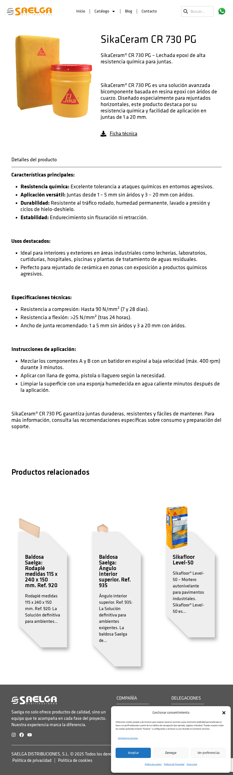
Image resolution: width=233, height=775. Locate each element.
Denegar (171, 753)
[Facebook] (21, 735)
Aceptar (133, 753)
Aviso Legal (192, 764)
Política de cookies (153, 764)
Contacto (149, 11)
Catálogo (101, 11)
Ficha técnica (123, 133)
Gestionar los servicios (128, 738)
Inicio (80, 11)
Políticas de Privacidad (174, 764)
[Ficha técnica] (103, 134)
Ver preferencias (208, 753)
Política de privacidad (31, 760)
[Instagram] (13, 735)
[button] (224, 712)
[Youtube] (29, 735)
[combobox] (197, 11)
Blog (128, 11)
